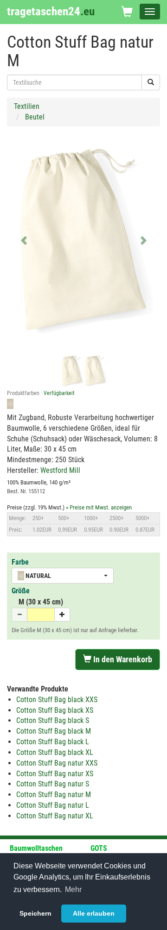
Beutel (35, 117)
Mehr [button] (73, 889)
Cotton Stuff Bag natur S (52, 783)
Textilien (26, 106)
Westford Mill (60, 470)
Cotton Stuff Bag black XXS (56, 699)
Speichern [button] (35, 913)
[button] (24, 240)
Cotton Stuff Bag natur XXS (56, 763)
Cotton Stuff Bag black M (53, 731)
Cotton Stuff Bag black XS (54, 710)
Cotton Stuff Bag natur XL (54, 815)
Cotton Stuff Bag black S (52, 720)
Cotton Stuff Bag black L (52, 741)
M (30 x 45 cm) (41, 601)
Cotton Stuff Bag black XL (54, 752)
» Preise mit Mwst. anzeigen (99, 507)
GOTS (98, 848)
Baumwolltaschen (36, 848)
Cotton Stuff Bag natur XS (54, 773)
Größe (21, 590)
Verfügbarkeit (59, 393)
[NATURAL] (95, 370)
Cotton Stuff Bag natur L (52, 805)
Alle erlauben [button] (94, 913)
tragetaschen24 (51, 11)
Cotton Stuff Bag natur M (53, 794)
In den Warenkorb (121, 659)
